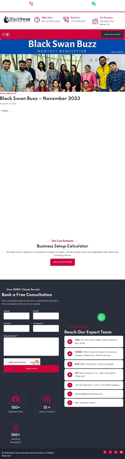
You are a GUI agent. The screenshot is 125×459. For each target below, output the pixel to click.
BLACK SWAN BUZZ (8, 93)
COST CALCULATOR (112, 34)
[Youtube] (121, 452)
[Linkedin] (116, 452)
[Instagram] (110, 452)
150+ (15, 408)
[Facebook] (105, 452)
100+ (15, 435)
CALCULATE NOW (62, 262)
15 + (47, 408)
